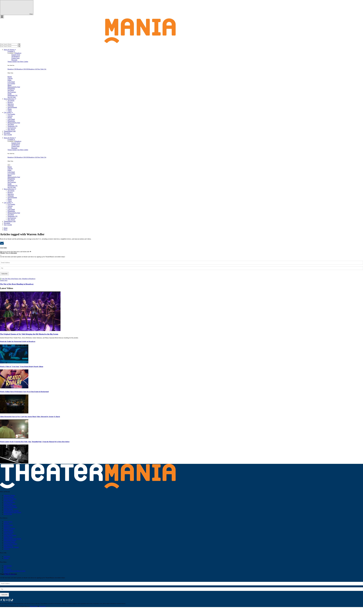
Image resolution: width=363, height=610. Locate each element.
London (6, 558)
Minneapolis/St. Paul (14, 87)
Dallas (9, 80)
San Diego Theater (9, 542)
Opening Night (8, 525)
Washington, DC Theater (11, 511)
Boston (10, 76)
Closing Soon (15, 58)
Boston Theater (8, 500)
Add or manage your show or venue (14, 571)
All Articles (11, 100)
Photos (10, 109)
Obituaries (11, 105)
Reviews (10, 102)
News (5, 229)
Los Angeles (11, 83)
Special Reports (12, 107)
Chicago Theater (9, 497)
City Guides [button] (7, 112)
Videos (10, 111)
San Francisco (12, 92)
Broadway (18, 53)
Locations (11, 51)
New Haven (11, 129)
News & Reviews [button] (9, 99)
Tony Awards (8, 134)
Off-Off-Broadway (29, 69)
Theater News (3, 280)
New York (7, 556)
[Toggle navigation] (2, 16)
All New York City (40, 69)
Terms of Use (42, 606)
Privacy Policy (34, 606)
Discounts (14, 60)
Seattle (10, 94)
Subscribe (4, 273)
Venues (10, 61)
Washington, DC (13, 95)
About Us (7, 572)
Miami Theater (8, 504)
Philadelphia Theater (10, 505)
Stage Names (8, 566)
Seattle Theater (8, 509)
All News (7, 549)
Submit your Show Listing (20, 61)
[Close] (1, 255)
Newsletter (7, 133)
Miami (9, 85)
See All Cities (12, 97)
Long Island (11, 82)
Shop (5, 567)
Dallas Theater (8, 533)
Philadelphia (11, 88)
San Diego (11, 90)
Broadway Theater (9, 495)
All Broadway (15, 56)
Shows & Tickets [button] (9, 49)
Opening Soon (15, 55)
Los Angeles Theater (10, 499)
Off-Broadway (18, 69)
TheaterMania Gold (10, 131)
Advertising (7, 569)
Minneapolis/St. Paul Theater (12, 512)
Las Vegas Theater (9, 502)
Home (5, 228)
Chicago (10, 78)
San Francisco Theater (10, 507)
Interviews (11, 104)
